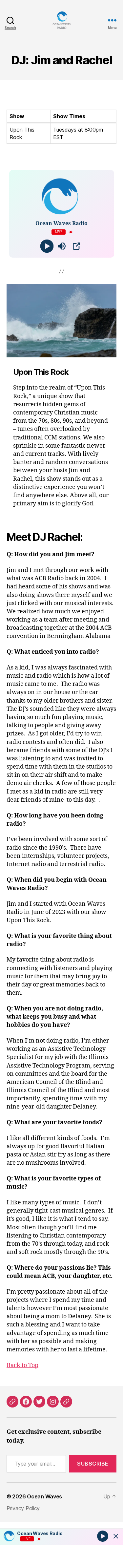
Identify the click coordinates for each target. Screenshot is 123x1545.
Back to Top (22, 1365)
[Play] (46, 246)
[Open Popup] (76, 246)
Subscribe (93, 1463)
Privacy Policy (23, 1508)
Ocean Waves (44, 1496)
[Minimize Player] (116, 1536)
